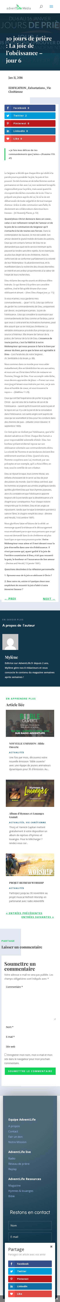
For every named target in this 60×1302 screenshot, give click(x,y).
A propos (14, 1126)
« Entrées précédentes (24, 913)
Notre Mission (17, 1142)
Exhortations (36, 88)
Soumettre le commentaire (30, 1071)
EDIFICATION (17, 88)
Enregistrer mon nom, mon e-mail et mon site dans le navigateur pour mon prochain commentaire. (28, 1059)
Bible (11, 1196)
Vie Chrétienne (36, 822)
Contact (13, 1131)
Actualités (16, 752)
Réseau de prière (19, 1164)
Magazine (14, 1185)
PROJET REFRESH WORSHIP (26, 882)
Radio (11, 1158)
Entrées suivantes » (38, 917)
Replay (12, 1169)
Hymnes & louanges (20, 1191)
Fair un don (15, 1137)
